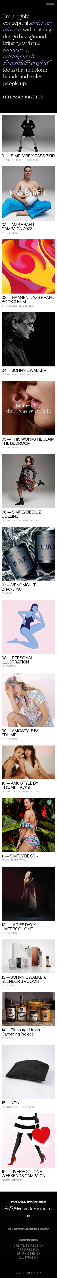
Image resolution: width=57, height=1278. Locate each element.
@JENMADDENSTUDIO (28, 1229)
